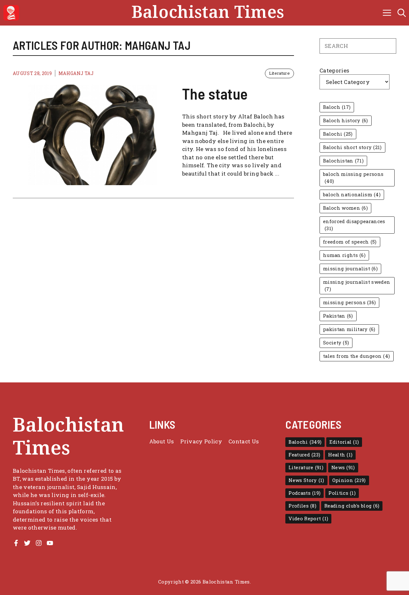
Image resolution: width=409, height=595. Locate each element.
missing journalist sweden (356, 285)
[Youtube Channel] (50, 543)
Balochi (338, 134)
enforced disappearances (354, 224)
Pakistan (338, 316)
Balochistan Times (207, 13)
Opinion (349, 480)
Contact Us (243, 441)
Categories (334, 70)
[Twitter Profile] (27, 543)
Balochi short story (352, 147)
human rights (344, 255)
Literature (279, 73)
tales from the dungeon (356, 356)
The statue (215, 93)
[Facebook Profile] (16, 543)
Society (336, 343)
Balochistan (343, 161)
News (343, 467)
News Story (306, 480)
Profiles (302, 506)
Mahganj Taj (76, 73)
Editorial (344, 442)
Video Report (308, 519)
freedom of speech (350, 242)
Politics (342, 493)
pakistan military (349, 329)
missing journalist (350, 269)
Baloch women (345, 208)
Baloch (337, 107)
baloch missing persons (353, 177)
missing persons (349, 302)
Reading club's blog (352, 506)
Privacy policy (201, 441)
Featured (304, 455)
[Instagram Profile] (38, 543)
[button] (401, 13)
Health (340, 455)
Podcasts (304, 493)
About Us (161, 441)
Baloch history (345, 120)
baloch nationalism (352, 195)
